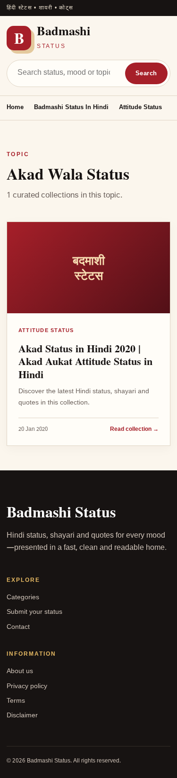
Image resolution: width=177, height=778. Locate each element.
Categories (23, 597)
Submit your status (34, 612)
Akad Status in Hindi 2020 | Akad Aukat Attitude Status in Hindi (85, 361)
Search (146, 74)
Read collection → (134, 429)
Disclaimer (22, 715)
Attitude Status (140, 107)
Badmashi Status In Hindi (71, 107)
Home (15, 107)
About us (20, 671)
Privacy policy (27, 686)
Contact (18, 627)
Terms (16, 701)
